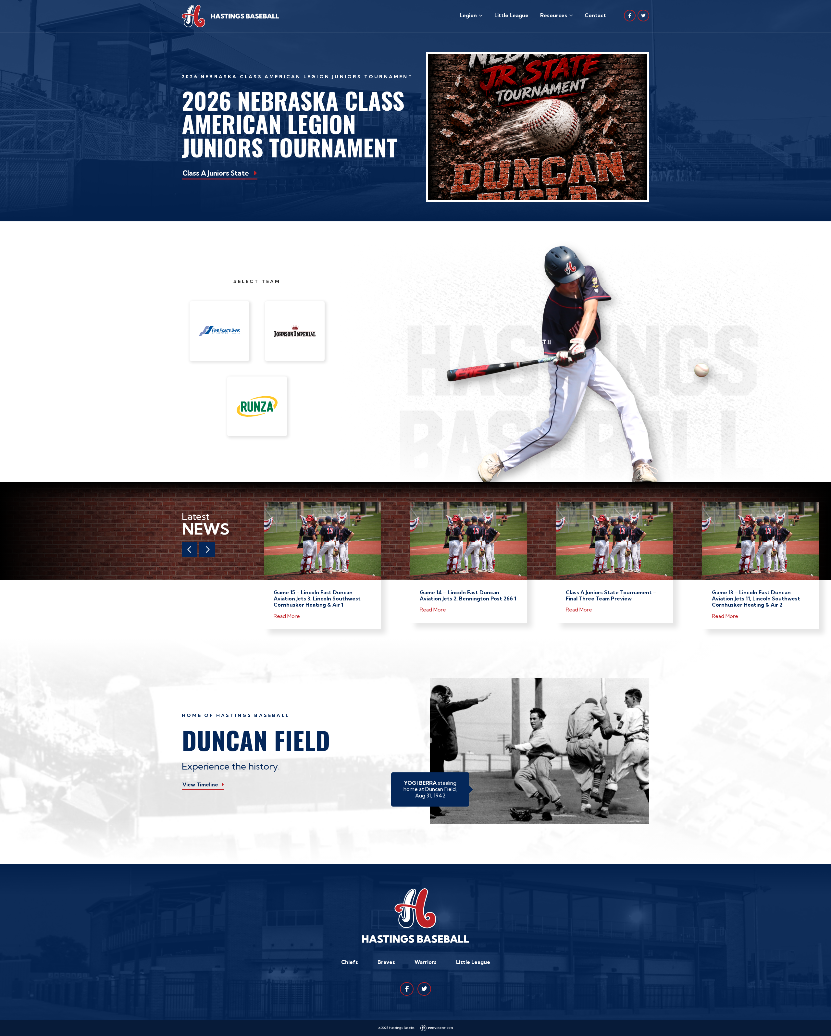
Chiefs (349, 962)
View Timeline (200, 784)
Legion (468, 15)
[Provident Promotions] (436, 1028)
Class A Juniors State (215, 173)
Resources (553, 15)
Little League (511, 15)
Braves (386, 962)
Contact (595, 15)
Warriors (426, 962)
